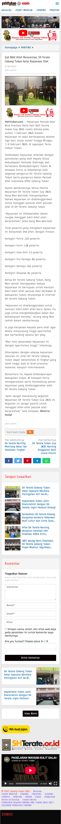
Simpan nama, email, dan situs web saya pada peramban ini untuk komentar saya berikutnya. (30, 632)
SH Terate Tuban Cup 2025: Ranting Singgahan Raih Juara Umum (44, 447)
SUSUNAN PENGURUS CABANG (16, 805)
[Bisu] (50, 783)
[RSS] (30, 432)
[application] (30, 770)
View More (30, 713)
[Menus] (57, 4)
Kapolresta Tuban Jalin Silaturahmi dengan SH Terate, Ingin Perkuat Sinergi (39, 504)
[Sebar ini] (9, 460)
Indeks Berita (29, 799)
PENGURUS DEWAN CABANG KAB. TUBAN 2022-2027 (28, 802)
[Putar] (5, 783)
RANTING (17, 797)
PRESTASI (36, 794)
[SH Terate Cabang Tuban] (16, 3)
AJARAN (49, 794)
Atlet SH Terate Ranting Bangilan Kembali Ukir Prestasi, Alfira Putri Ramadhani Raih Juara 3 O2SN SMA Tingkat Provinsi (37, 534)
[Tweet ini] (18, 460)
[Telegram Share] (37, 460)
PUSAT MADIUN (9, 794)
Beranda (37, 791)
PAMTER (6, 797)
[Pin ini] (27, 460)
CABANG (24, 794)
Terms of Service (10, 799)
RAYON (28, 797)
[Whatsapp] (46, 460)
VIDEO (38, 797)
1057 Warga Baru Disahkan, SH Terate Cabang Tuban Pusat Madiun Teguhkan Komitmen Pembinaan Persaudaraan (38, 547)
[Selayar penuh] (55, 783)
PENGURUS (49, 797)
